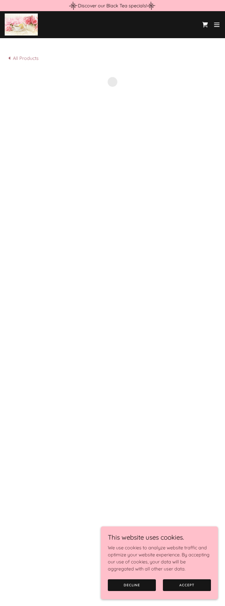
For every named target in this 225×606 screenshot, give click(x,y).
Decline (132, 585)
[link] (21, 25)
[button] (205, 25)
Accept (186, 585)
